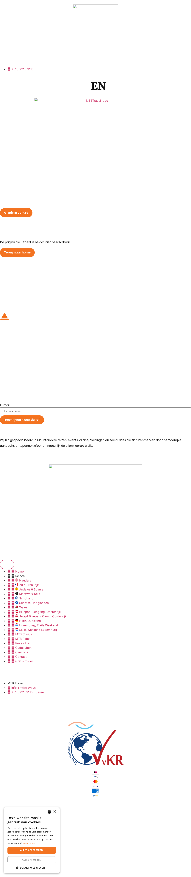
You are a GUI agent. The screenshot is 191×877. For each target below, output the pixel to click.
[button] (31, 868)
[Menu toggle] (7, 564)
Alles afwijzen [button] (31, 859)
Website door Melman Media (74, 866)
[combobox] (49, 812)
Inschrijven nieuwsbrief (22, 420)
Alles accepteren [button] (31, 850)
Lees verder (29, 842)
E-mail (5, 405)
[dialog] (32, 840)
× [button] (54, 811)
